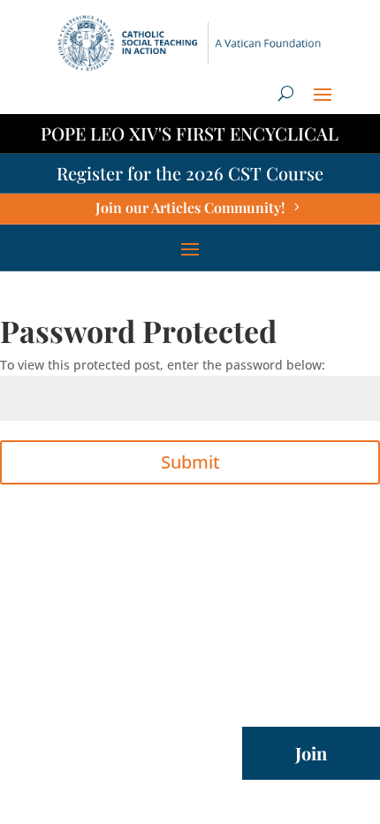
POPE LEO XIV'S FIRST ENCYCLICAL (189, 133)
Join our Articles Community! (190, 207)
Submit (190, 462)
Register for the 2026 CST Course (190, 173)
